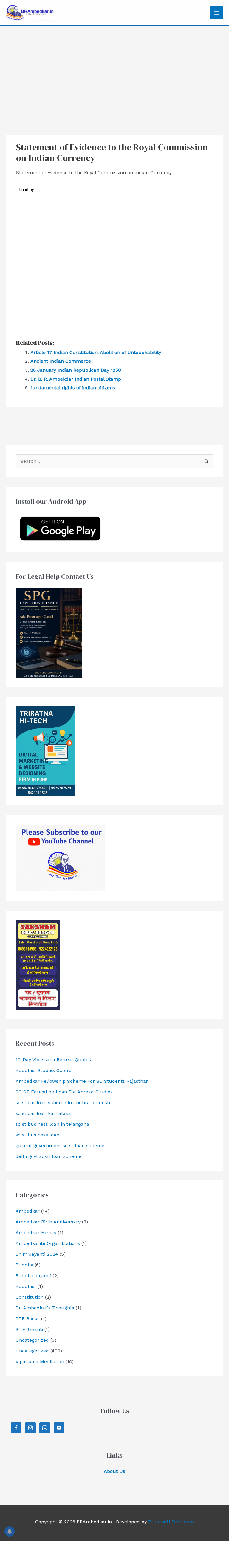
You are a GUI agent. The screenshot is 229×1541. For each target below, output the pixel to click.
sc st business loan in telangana (52, 1124)
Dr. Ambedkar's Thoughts (45, 1308)
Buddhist (26, 1286)
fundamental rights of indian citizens (72, 387)
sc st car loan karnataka (43, 1113)
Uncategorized (32, 1340)
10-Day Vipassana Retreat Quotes (53, 1059)
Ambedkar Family (36, 1232)
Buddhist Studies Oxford (44, 1070)
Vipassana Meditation (40, 1361)
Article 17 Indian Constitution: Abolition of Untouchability (95, 352)
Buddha (24, 1265)
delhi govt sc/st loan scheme (48, 1156)
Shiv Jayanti (29, 1329)
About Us (114, 1471)
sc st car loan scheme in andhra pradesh (63, 1102)
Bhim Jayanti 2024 (37, 1254)
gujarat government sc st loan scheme (60, 1145)
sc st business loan (37, 1135)
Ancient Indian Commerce (60, 361)
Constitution (30, 1297)
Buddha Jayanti (33, 1275)
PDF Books (28, 1318)
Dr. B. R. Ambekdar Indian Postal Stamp (75, 379)
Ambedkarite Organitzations (48, 1243)
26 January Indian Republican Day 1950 (75, 370)
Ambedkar (28, 1211)
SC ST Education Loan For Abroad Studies (64, 1092)
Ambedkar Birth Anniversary (48, 1222)
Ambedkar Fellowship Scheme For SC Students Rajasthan (82, 1081)
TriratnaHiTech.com (171, 1522)
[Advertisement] (114, 71)
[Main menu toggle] (216, 12)
